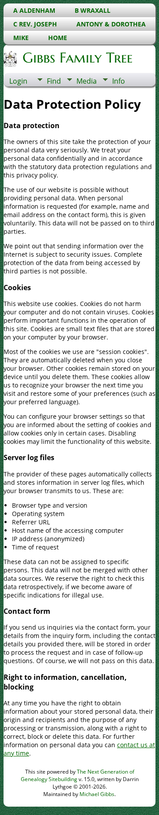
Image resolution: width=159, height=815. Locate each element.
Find (54, 81)
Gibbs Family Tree (77, 57)
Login (18, 81)
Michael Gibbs (97, 794)
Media (86, 81)
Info (118, 81)
